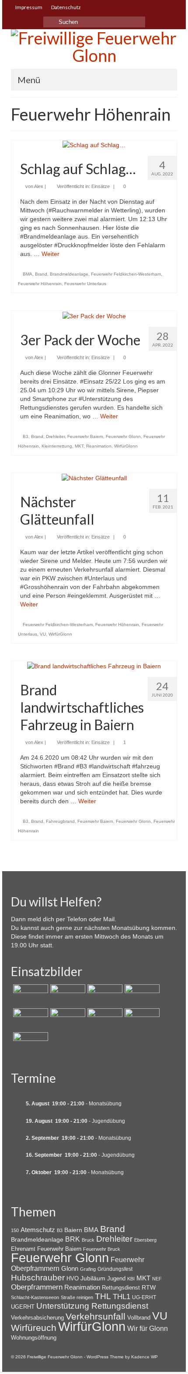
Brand (41, 274)
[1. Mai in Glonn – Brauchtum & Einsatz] (141, 1019)
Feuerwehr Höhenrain (40, 283)
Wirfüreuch (33, 1328)
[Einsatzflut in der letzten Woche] (29, 1043)
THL (103, 1296)
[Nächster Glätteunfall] (94, 477)
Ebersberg (145, 1240)
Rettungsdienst (121, 1287)
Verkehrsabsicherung (37, 1317)
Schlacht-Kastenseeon (35, 1297)
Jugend (116, 1278)
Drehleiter (55, 436)
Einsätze (100, 186)
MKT (79, 446)
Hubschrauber (38, 1277)
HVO (72, 1278)
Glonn (69, 1268)
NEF (157, 1278)
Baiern (73, 1229)
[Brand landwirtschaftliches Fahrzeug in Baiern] (94, 665)
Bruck (88, 1240)
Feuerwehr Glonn (123, 436)
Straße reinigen (77, 1297)
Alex (38, 186)
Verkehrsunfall (95, 1316)
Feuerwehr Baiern (85, 436)
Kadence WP (144, 1356)
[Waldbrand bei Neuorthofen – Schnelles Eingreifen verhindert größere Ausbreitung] (29, 995)
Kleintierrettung (57, 446)
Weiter (50, 253)
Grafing (88, 1269)
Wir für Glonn (147, 1328)
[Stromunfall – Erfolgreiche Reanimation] (66, 1019)
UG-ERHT (144, 1297)
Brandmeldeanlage (69, 274)
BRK (72, 1239)
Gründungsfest (114, 1269)
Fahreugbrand (60, 821)
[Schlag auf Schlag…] (94, 144)
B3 (25, 436)
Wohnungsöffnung (33, 1337)
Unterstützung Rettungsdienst (92, 1305)
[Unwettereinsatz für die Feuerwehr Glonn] (103, 1019)
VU (43, 634)
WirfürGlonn (126, 446)
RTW (149, 1287)
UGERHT (23, 1306)
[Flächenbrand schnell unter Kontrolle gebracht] (103, 995)
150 (15, 1230)
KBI (131, 1278)
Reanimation (98, 446)
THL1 (121, 1297)
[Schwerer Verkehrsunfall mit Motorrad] (66, 995)
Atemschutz (38, 1229)
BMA (27, 274)
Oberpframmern (37, 1287)
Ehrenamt (23, 1249)
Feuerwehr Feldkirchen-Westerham (126, 274)
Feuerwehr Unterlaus (85, 283)
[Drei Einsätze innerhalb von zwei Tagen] (141, 995)
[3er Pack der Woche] (94, 315)
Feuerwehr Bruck (101, 1249)
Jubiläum (92, 1278)
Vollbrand (138, 1317)
